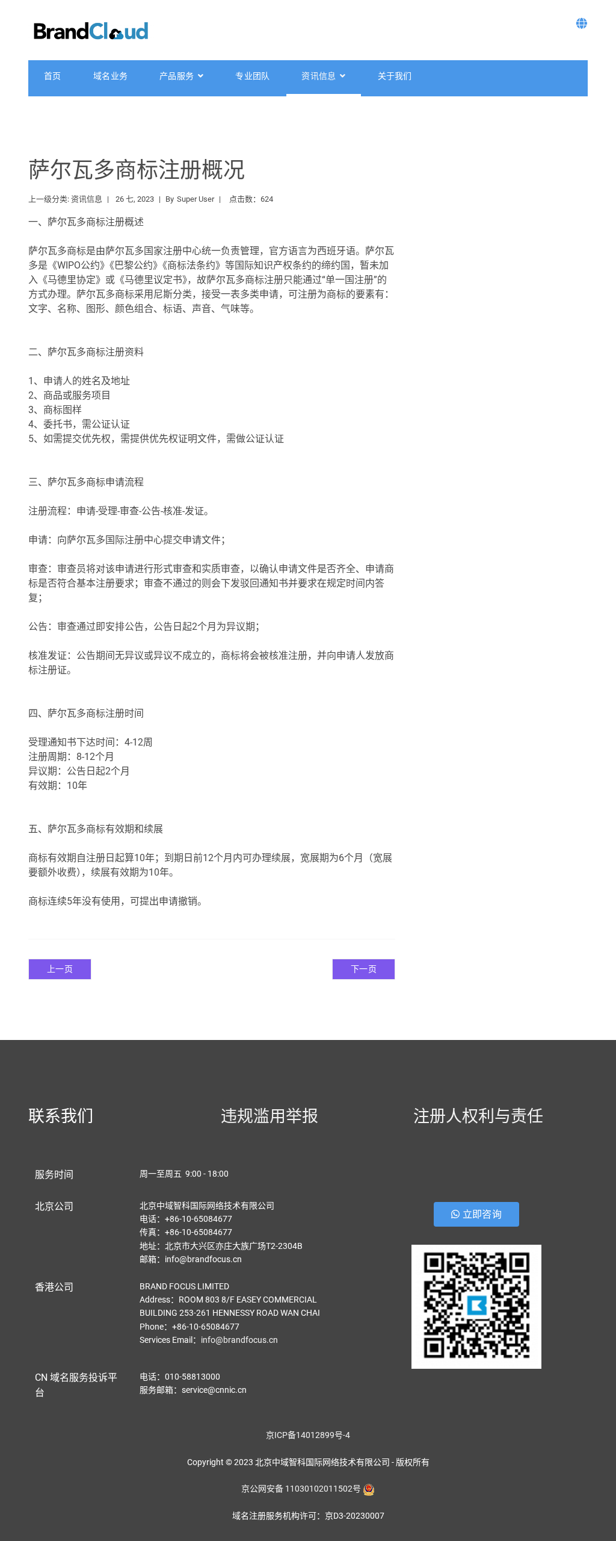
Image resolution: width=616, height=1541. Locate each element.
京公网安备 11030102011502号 (301, 1488)
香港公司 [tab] (54, 1287)
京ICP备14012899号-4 (308, 1435)
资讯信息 (318, 76)
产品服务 (176, 76)
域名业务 (110, 76)
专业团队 (252, 76)
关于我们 (395, 76)
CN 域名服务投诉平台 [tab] (76, 1385)
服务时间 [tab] (54, 1174)
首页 (52, 76)
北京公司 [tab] (54, 1206)
